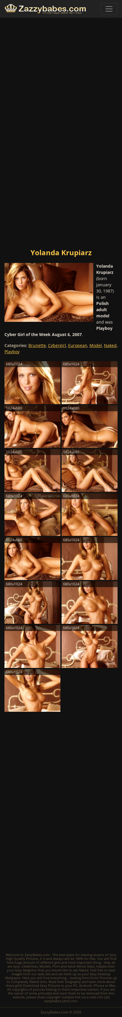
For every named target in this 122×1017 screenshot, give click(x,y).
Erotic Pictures (101, 978)
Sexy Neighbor (26, 970)
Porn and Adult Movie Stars (73, 966)
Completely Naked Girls (29, 981)
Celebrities (30, 966)
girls (57, 962)
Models (45, 966)
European (77, 345)
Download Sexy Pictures (41, 985)
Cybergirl (57, 345)
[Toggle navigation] (109, 9)
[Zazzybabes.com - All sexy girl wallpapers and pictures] (45, 9)
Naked (110, 345)
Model (95, 345)
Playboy (12, 351)
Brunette (37, 345)
